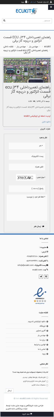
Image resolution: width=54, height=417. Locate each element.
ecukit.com (37, 269)
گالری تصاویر (40, 330)
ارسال (10, 390)
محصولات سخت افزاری (38, 385)
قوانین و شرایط (39, 344)
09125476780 (32, 256)
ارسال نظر (37, 226)
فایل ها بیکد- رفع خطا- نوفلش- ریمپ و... (33, 377)
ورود (43, 353)
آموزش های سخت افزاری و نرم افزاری (34, 381)
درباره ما (42, 340)
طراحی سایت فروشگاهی (34, 405)
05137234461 (31, 260)
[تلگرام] (41, 277)
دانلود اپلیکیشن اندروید (36, 321)
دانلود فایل (46, 122)
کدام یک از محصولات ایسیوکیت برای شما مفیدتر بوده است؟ (30, 372)
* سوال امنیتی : (40, 177)
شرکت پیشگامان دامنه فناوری (16, 408)
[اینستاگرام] (46, 277)
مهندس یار (41, 335)
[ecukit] (27, 11)
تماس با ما (41, 349)
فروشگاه (42, 326)
